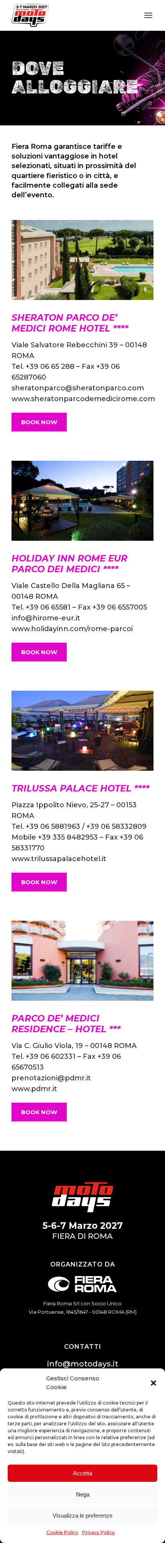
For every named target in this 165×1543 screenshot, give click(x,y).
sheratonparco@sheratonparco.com (78, 388)
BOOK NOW (39, 422)
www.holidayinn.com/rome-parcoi (72, 629)
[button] (153, 1383)
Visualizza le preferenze (82, 1515)
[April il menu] (148, 15)
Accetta (82, 1473)
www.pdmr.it (34, 1089)
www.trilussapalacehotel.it (59, 859)
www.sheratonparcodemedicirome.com (83, 399)
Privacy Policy (98, 1532)
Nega (82, 1494)
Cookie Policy (62, 1532)
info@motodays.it (82, 1363)
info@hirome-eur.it (46, 618)
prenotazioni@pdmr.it (51, 1078)
